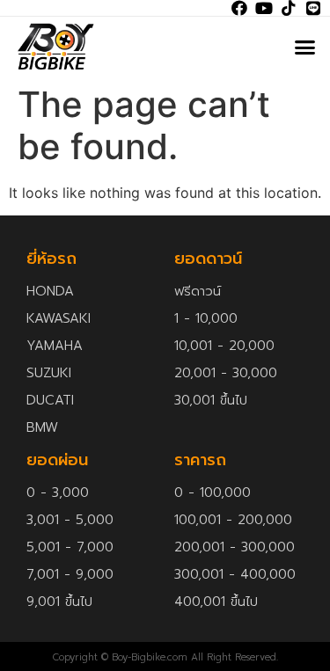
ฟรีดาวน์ (197, 291)
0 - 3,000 (57, 492)
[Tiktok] (289, 8)
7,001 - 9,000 (70, 574)
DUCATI (50, 400)
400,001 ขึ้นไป (216, 601)
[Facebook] (239, 8)
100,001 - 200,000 (233, 519)
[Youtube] (264, 8)
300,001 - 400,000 (235, 574)
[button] (305, 46)
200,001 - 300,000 (234, 547)
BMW (42, 427)
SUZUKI (48, 373)
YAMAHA (54, 345)
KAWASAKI (58, 318)
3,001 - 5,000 (70, 519)
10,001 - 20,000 (224, 345)
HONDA (50, 291)
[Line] (313, 8)
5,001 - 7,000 (70, 547)
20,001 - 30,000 (225, 373)
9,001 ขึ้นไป (59, 601)
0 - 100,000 (212, 492)
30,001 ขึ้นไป (210, 400)
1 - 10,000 (206, 318)
